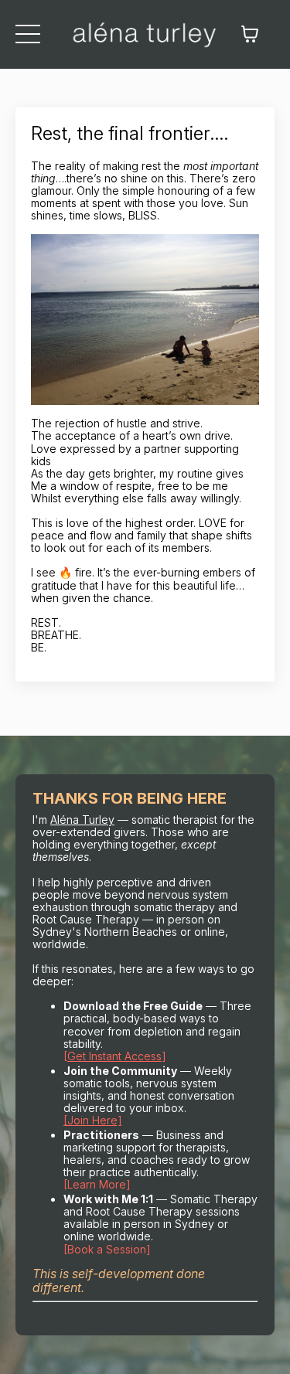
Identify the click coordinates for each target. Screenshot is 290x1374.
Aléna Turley (82, 819)
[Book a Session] (107, 1249)
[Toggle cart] (249, 34)
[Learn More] (97, 1184)
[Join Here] (92, 1120)
